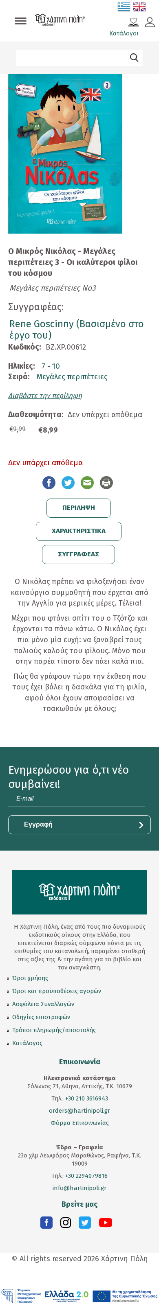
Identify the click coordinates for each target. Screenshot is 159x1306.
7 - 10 (51, 366)
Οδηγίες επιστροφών (41, 1017)
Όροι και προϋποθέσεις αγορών (56, 991)
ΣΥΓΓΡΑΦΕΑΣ (78, 554)
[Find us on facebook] (46, 1224)
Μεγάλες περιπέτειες (72, 376)
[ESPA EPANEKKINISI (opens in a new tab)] (79, 1295)
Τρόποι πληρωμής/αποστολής (54, 1030)
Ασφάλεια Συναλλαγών (43, 1004)
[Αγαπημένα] (133, 23)
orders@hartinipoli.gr (79, 1110)
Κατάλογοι (124, 33)
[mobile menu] (20, 22)
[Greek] (124, 8)
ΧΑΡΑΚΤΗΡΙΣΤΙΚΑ (79, 531)
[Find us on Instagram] (65, 1224)
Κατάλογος (27, 1043)
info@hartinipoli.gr (79, 1188)
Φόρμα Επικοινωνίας (80, 1123)
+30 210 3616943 (86, 1098)
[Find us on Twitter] (85, 1224)
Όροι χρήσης (30, 978)
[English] (140, 8)
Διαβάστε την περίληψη (45, 396)
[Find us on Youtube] (106, 1224)
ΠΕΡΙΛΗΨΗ (78, 507)
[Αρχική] (60, 21)
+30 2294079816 (86, 1175)
